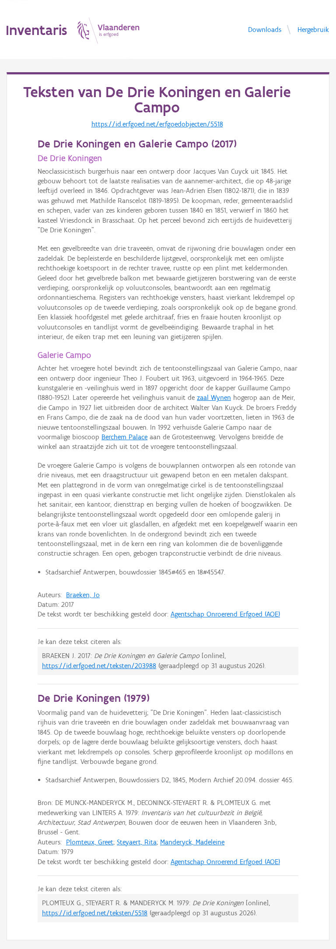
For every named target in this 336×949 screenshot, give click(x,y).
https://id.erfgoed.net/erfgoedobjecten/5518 (157, 124)
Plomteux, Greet (89, 842)
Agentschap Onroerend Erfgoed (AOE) (225, 614)
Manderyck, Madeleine (192, 842)
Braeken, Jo (83, 595)
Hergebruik (313, 29)
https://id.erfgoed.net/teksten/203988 (99, 666)
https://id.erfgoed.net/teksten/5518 (94, 913)
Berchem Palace (124, 437)
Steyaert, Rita (137, 842)
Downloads (264, 29)
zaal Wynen (214, 397)
